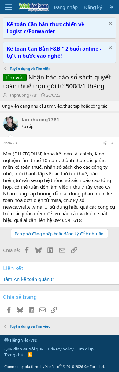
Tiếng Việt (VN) (23, 340)
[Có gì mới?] (111, 7)
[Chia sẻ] (105, 143)
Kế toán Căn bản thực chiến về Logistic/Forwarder (45, 28)
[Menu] (8, 7)
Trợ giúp (86, 349)
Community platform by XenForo (54, 366)
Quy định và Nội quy (23, 349)
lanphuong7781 (23, 95)
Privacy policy (61, 349)
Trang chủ (13, 354)
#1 (113, 143)
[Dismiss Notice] (109, 24)
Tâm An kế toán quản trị (29, 279)
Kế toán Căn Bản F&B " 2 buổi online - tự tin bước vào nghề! (54, 52)
